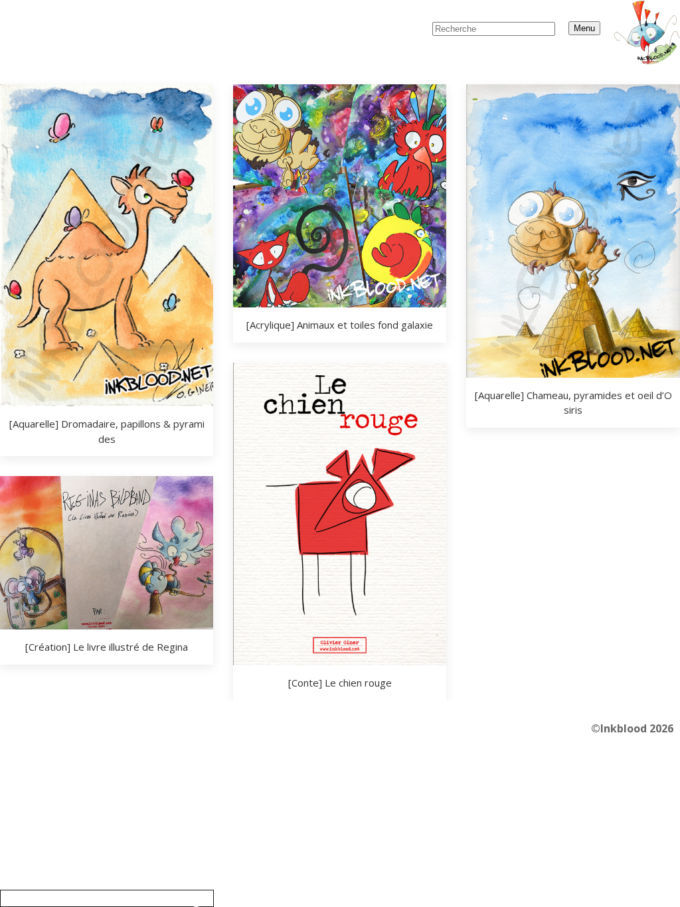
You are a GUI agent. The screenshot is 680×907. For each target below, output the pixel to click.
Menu (584, 28)
